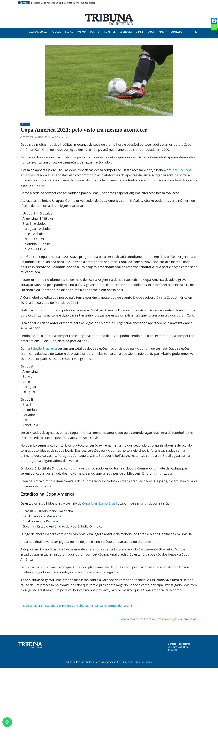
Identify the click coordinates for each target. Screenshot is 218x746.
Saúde (151, 31)
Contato (176, 31)
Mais (161, 31)
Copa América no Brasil (100, 503)
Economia (126, 31)
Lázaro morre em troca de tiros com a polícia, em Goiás (160, 619)
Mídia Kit (172, 649)
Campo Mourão (38, 31)
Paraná (81, 31)
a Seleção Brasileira (42, 348)
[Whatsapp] (214, 27)
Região (69, 31)
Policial (56, 31)
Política (95, 31)
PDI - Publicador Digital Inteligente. (135, 661)
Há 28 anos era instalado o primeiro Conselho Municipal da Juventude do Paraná (75, 606)
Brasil (139, 31)
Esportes (35, 2)
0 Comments (61, 137)
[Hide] (216, 33)
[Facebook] (214, 21)
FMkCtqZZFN (44, 137)
